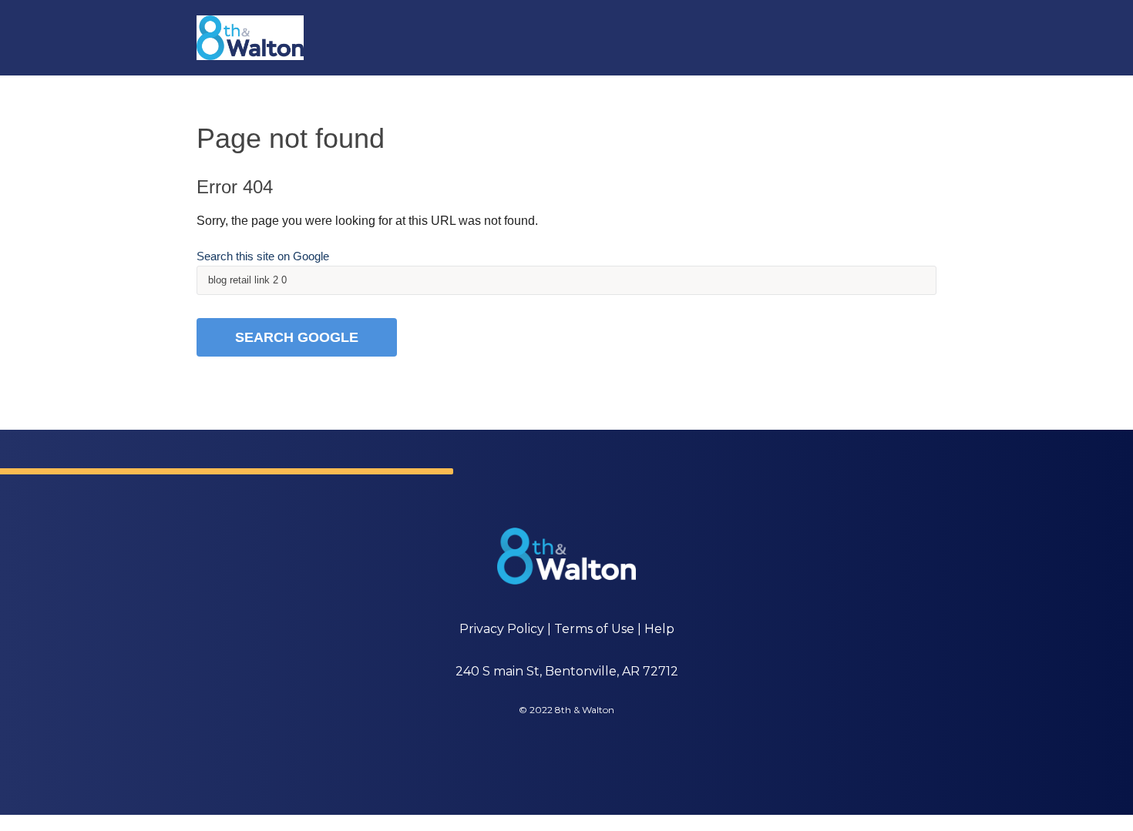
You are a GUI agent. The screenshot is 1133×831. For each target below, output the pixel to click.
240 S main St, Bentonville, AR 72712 (567, 671)
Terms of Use (594, 629)
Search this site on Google (263, 256)
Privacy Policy (501, 629)
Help (659, 629)
